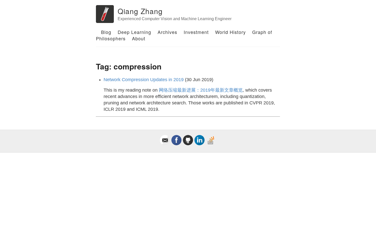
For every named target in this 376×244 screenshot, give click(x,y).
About (138, 38)
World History (230, 32)
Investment (196, 32)
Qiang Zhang (140, 11)
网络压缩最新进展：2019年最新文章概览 (201, 90)
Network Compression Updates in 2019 (144, 79)
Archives (167, 32)
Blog (106, 32)
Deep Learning (134, 32)
